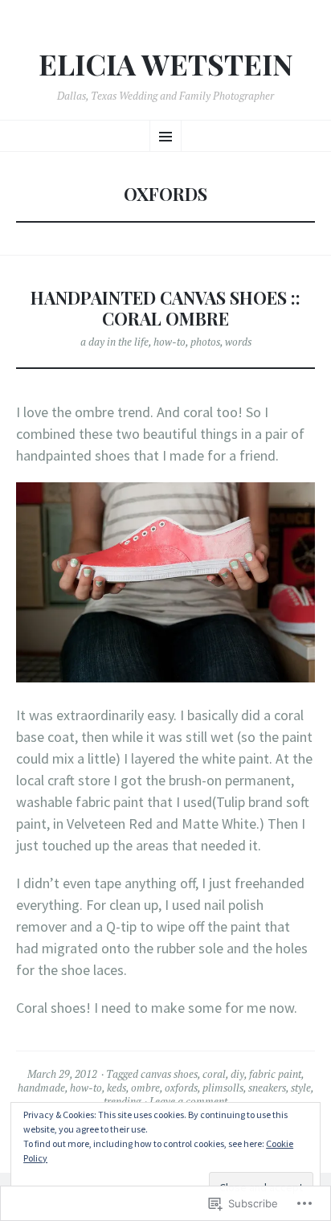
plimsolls (222, 1087)
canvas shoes (169, 1074)
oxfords (181, 1087)
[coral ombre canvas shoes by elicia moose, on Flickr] (165, 677)
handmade (41, 1087)
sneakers (267, 1087)
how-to (169, 341)
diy (237, 1074)
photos (205, 341)
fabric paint (275, 1074)
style (301, 1087)
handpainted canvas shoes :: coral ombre (165, 308)
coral (214, 1074)
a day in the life (114, 341)
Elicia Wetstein (166, 64)
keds (116, 1087)
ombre (145, 1087)
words (238, 341)
